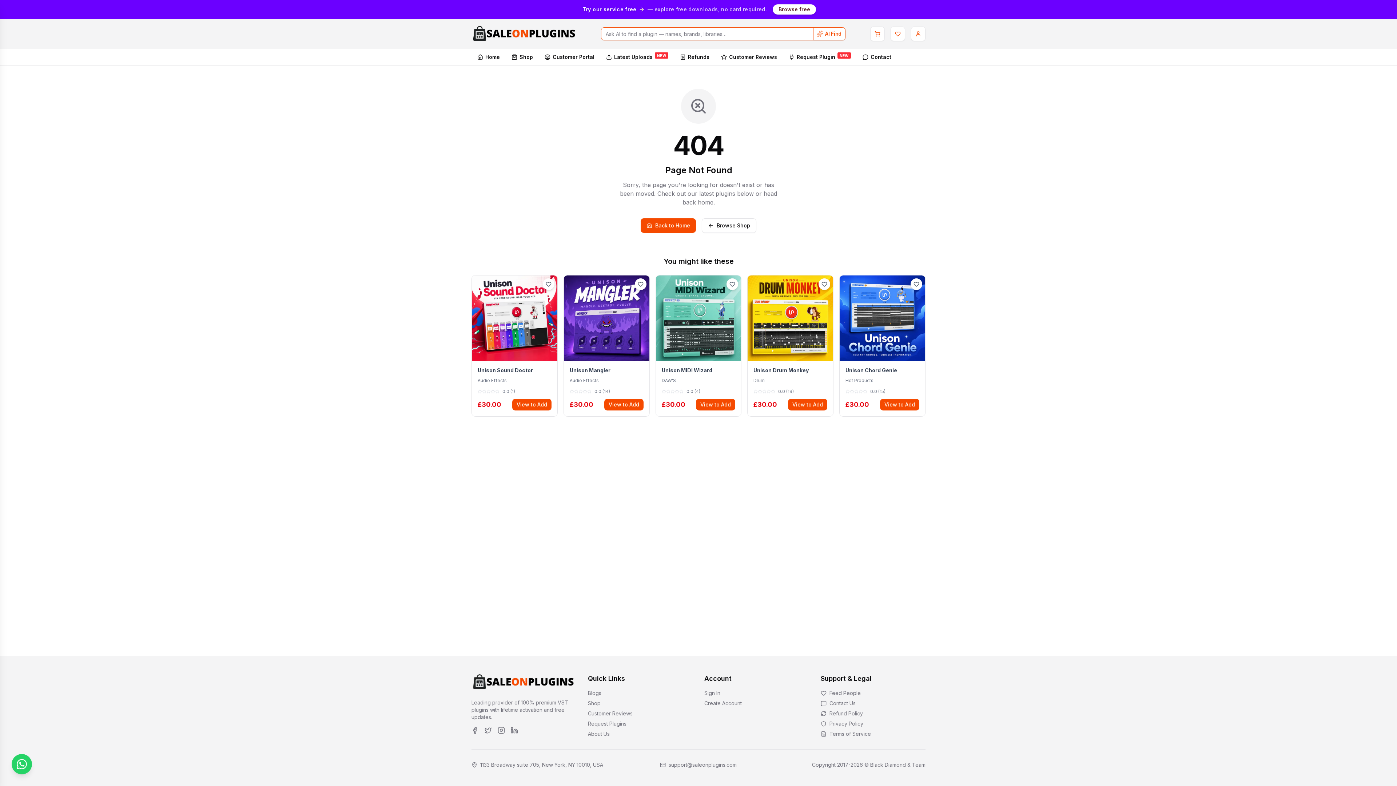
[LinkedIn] (514, 730)
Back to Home (672, 225)
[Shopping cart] (877, 34)
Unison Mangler (590, 370)
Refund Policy (846, 713)
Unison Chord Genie (871, 370)
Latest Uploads (640, 56)
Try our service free (609, 9)
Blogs (594, 693)
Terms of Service (850, 734)
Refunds (698, 57)
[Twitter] (488, 730)
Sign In (712, 693)
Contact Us (842, 703)
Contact (881, 57)
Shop (526, 57)
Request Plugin (823, 56)
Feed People (845, 693)
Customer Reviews (753, 57)
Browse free (794, 9)
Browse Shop (733, 225)
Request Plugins (607, 723)
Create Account (723, 703)
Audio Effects (492, 380)
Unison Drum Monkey (781, 370)
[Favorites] (898, 34)
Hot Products (859, 380)
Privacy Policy (846, 723)
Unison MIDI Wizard (687, 370)
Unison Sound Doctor (505, 370)
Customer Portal (573, 57)
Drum (759, 380)
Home (492, 57)
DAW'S (669, 380)
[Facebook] (475, 730)
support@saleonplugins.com (703, 765)
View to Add (532, 404)
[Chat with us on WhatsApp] (22, 764)
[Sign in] (918, 34)
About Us (599, 734)
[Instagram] (501, 730)
